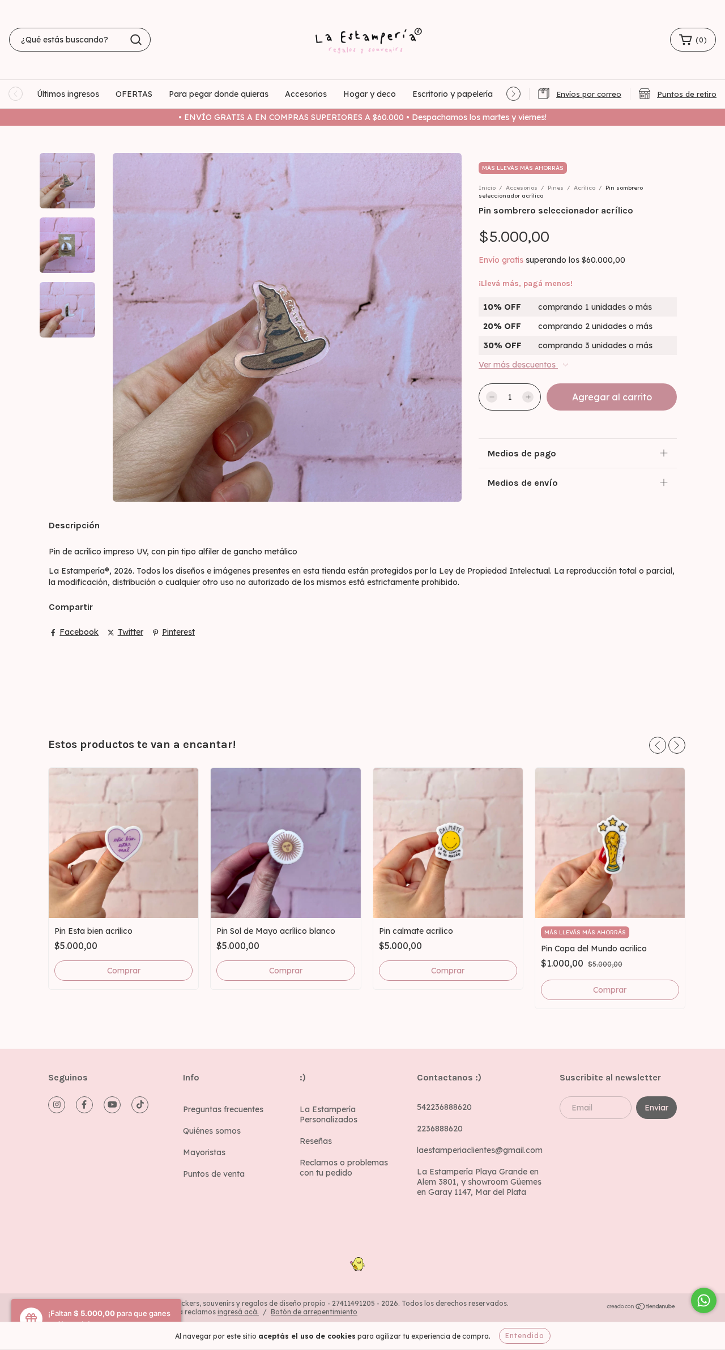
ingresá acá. (238, 1312)
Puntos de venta (214, 1174)
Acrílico (584, 187)
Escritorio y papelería (452, 94)
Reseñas (316, 1141)
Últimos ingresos (68, 94)
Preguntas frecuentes (223, 1109)
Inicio (487, 187)
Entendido (524, 1335)
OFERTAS (134, 94)
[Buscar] (136, 39)
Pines (556, 187)
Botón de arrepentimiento (314, 1312)
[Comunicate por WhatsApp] (704, 1300)
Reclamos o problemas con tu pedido (344, 1167)
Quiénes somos (212, 1131)
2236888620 (440, 1128)
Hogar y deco (369, 94)
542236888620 (444, 1107)
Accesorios (306, 94)
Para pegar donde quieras (218, 94)
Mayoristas (204, 1152)
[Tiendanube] (641, 1308)
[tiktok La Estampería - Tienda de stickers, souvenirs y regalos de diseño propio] (139, 1104)
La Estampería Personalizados (328, 1114)
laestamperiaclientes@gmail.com (480, 1150)
